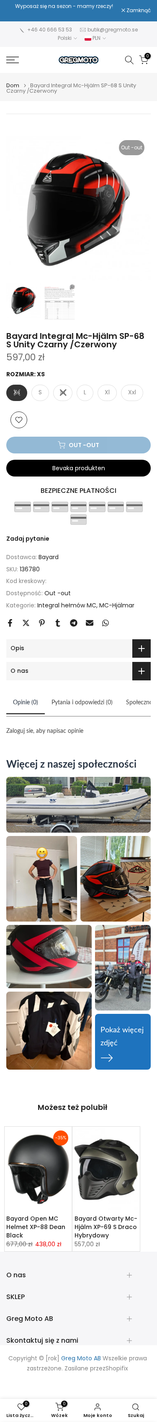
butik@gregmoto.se (113, 29)
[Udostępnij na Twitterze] (26, 623)
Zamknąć (138, 10)
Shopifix (117, 1369)
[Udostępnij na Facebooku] (10, 623)
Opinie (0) (25, 703)
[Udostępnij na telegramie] (73, 623)
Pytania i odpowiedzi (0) (82, 703)
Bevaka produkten (78, 468)
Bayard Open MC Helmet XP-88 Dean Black (35, 1227)
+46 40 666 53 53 (49, 29)
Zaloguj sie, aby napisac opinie (44, 731)
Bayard (49, 557)
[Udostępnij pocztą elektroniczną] (89, 623)
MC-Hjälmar (116, 605)
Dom (12, 85)
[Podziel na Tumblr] (58, 623)
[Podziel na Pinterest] (42, 623)
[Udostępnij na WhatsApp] (105, 623)
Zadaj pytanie (27, 538)
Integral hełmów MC (66, 605)
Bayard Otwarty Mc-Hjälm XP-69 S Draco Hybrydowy (106, 1227)
